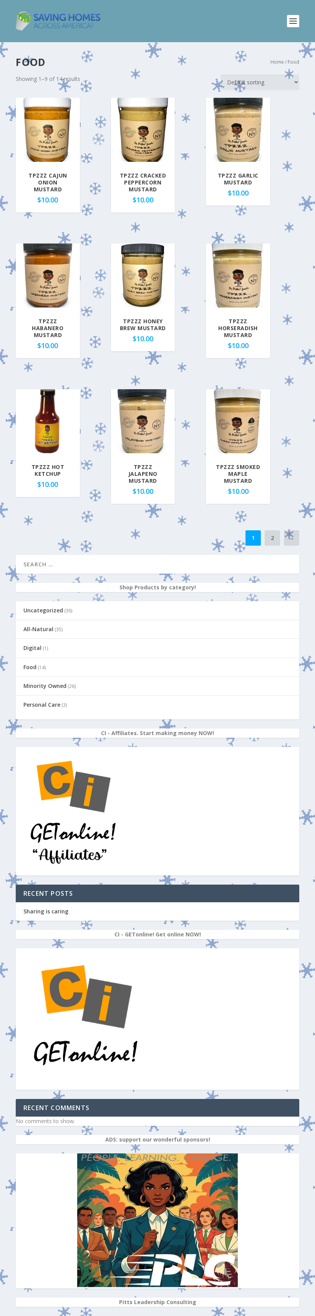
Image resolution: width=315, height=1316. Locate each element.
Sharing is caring (45, 911)
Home (277, 62)
